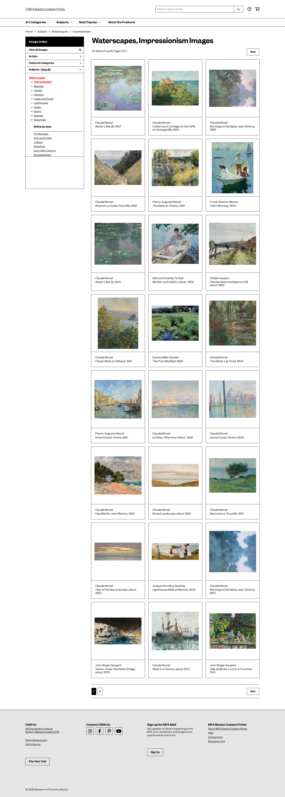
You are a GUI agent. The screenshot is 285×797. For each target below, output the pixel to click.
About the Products (121, 22)
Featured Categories (41, 63)
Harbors (39, 94)
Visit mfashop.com (36, 740)
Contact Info (215, 737)
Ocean (37, 107)
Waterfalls (40, 119)
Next (253, 51)
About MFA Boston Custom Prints (227, 728)
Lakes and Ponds (43, 99)
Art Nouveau (41, 134)
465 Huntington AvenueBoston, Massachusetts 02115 (42, 730)
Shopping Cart (216, 741)
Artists (33, 56)
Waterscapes (37, 78)
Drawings (39, 146)
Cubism (38, 142)
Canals (38, 90)
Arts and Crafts (43, 138)
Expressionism (42, 154)
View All (45, 69)
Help (210, 733)
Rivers (37, 111)
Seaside (38, 115)
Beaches (39, 86)
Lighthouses (41, 103)
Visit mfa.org (32, 744)
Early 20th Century (45, 150)
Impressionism (43, 82)
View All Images (38, 50)
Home (29, 31)
